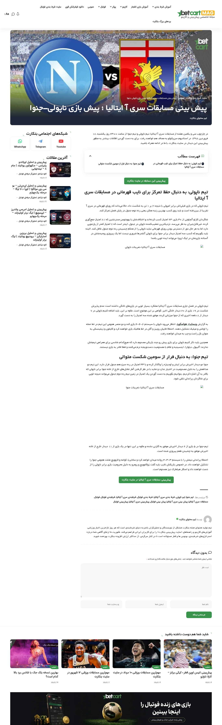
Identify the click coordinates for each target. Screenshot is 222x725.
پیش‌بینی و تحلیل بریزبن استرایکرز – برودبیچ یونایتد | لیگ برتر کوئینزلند (28, 236)
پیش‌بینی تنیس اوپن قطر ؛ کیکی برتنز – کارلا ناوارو (190, 674)
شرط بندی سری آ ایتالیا (164, 497)
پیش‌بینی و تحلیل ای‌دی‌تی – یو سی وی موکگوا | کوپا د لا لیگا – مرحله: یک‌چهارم (29, 189)
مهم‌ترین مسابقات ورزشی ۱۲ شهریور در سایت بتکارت (88, 674)
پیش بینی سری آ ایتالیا (177, 501)
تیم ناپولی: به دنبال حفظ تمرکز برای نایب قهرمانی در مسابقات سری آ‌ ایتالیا (178, 165)
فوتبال (97, 497)
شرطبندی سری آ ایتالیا (126, 497)
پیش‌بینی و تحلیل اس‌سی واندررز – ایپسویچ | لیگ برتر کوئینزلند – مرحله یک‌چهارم (28, 212)
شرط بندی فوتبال (145, 497)
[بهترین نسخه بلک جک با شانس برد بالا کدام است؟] (34, 653)
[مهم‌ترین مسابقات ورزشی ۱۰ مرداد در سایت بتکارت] (137, 653)
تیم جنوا (190, 497)
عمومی (181, 98)
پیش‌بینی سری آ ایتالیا (139, 501)
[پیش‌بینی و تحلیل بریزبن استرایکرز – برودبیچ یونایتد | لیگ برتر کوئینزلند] (60, 240)
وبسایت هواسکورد (187, 324)
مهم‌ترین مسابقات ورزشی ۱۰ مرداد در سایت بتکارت (137, 674)
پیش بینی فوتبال (158, 501)
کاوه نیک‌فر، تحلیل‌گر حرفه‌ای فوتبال (32, 173)
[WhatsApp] (20, 143)
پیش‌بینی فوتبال (120, 501)
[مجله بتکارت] (197, 14)
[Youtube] (61, 143)
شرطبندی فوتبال (108, 497)
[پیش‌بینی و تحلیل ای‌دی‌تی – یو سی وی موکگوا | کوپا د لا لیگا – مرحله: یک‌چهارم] (60, 193)
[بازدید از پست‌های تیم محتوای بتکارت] (208, 520)
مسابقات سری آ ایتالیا (198, 501)
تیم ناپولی (180, 497)
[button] (13, 14)
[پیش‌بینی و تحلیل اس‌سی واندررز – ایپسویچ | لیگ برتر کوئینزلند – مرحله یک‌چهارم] (60, 217)
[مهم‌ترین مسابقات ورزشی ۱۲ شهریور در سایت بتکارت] (85, 653)
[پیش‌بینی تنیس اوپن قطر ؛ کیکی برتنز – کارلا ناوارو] (188, 653)
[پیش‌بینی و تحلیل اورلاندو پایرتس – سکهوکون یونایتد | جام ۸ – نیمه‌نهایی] (60, 169)
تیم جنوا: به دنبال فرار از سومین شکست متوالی (119, 163)
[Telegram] (40, 143)
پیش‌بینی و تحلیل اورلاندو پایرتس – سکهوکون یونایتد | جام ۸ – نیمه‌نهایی (28, 165)
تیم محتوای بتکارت (198, 118)
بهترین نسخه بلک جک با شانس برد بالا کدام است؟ (35, 674)
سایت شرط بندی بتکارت (196, 98)
